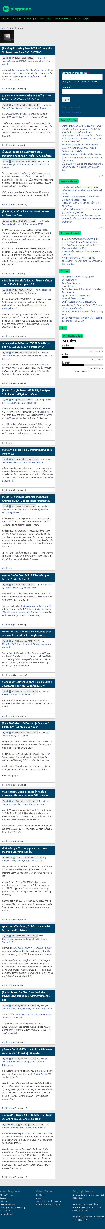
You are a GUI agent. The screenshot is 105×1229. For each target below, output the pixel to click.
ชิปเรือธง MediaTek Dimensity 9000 (30, 653)
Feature (5, 18)
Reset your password (71, 112)
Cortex (42, 804)
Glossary (21, 1207)
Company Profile (62, 18)
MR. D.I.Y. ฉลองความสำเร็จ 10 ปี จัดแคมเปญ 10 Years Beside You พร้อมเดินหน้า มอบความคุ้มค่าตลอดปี (82, 157)
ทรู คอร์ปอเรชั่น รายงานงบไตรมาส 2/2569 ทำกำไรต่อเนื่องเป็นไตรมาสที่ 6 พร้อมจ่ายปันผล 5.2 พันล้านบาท (82, 218)
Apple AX (21, 644)
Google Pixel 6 (31, 860)
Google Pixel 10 (16, 224)
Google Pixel (45, 290)
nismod (8, 221)
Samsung (13, 61)
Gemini (5, 167)
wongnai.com (81, 1219)
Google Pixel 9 (16, 164)
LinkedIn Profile (80, 1210)
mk (6, 58)
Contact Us (5, 1210)
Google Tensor (17, 293)
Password (66, 87)
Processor (44, 61)
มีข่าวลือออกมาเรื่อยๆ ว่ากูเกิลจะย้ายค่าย (29, 70)
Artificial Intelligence (33, 355)
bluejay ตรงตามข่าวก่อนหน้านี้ (37, 606)
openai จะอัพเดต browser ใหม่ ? (76, 295)
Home (3, 28)
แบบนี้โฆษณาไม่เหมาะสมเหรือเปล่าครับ (79, 302)
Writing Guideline (8, 1207)
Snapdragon (46, 644)
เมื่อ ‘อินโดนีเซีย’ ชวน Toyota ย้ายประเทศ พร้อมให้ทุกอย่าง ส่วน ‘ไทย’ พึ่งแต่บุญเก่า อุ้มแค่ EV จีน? (82, 166)
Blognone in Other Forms (48, 1204)
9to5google (13, 775)
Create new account (71, 107)
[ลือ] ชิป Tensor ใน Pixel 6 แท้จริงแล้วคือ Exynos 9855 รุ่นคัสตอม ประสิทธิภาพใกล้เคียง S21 (26, 996)
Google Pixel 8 (16, 355)
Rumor (15, 402)
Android (6, 293)
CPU (37, 164)
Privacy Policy (6, 1214)
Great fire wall (68, 286)
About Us (4, 1195)
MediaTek (46, 506)
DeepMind (28, 164)
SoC (26, 224)
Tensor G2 (14, 418)
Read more (7, 88)
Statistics (4, 1201)
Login (86, 18)
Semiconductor (32, 61)
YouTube (57, 1201)
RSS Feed (40, 1195)
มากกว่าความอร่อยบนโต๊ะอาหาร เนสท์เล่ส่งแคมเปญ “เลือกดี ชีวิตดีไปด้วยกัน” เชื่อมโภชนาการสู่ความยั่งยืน (80, 147)
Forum (27, 18)
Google (5, 64)
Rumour (33, 224)
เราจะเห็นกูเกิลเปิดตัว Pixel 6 (24, 948)
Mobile (33, 293)
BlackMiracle (11, 1124)
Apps (38, 1198)
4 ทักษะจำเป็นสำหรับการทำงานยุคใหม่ (78, 258)
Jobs (35, 18)
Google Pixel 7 (16, 462)
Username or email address (74, 72)
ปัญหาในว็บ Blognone (71, 283)
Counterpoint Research (13, 509)
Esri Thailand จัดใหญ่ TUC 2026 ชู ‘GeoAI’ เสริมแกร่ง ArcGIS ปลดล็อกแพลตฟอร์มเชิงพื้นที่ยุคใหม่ (82, 190)
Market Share (31, 509)
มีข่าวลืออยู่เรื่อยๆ (18, 114)
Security (13, 694)
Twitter (39, 1201)
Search (76, 18)
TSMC (21, 61)
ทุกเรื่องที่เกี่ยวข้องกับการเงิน (74, 298)
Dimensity (6, 647)
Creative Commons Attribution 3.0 (88, 1195)
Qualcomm (43, 509)
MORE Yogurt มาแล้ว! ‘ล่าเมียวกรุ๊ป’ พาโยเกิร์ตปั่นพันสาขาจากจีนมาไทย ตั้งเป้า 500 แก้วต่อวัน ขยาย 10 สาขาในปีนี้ (82, 138)
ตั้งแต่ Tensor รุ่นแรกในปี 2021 (28, 76)
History (13, 1195)
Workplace (45, 18)
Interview (16, 18)
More (101, 176)
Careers (3, 1198)
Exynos (12, 1008)
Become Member (8, 1204)
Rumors (43, 108)
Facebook (47, 1201)
